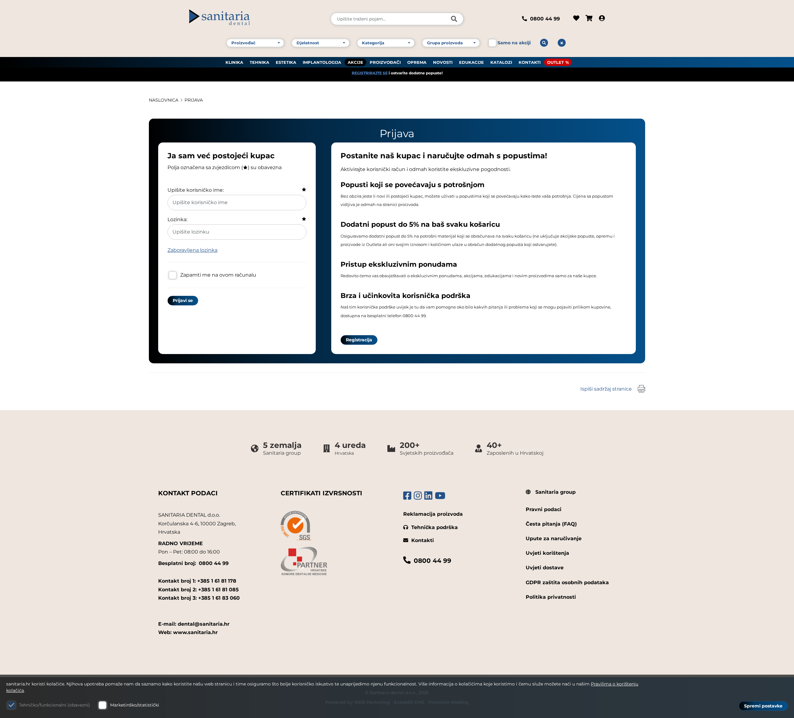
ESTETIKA (286, 62)
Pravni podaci (543, 509)
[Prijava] (602, 19)
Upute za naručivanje (554, 538)
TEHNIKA (259, 62)
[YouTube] (440, 495)
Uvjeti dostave (545, 568)
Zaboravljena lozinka (192, 250)
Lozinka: (177, 219)
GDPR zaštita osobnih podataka (567, 582)
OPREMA (416, 62)
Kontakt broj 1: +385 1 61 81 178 (197, 581)
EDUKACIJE (471, 62)
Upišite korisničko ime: (195, 190)
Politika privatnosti (551, 597)
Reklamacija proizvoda (433, 514)
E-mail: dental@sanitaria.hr (194, 624)
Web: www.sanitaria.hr (188, 632)
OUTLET (555, 62)
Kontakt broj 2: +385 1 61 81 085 (198, 590)
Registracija (359, 340)
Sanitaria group (555, 492)
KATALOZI (501, 62)
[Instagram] (418, 495)
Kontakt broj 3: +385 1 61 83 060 (199, 598)
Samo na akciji (514, 43)
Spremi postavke (763, 706)
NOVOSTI (443, 62)
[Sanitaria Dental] (255, 18)
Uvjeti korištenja (547, 553)
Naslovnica (163, 100)
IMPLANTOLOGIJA (322, 62)
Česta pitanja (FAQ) (551, 524)
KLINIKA (234, 62)
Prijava (194, 100)
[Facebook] (407, 495)
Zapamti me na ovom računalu (218, 275)
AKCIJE (355, 62)
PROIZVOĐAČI (385, 62)
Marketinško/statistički (134, 705)
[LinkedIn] (428, 495)
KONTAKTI (530, 62)
